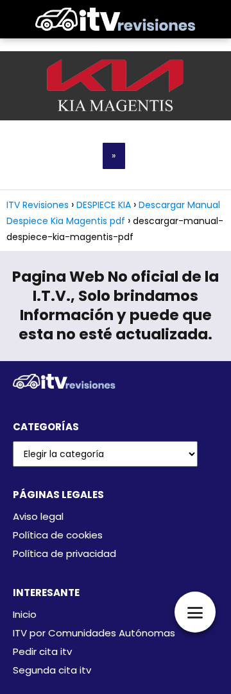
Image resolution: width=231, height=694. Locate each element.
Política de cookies (58, 535)
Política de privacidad (64, 553)
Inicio (25, 614)
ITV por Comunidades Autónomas (94, 633)
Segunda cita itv (52, 670)
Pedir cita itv (42, 651)
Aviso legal (38, 516)
